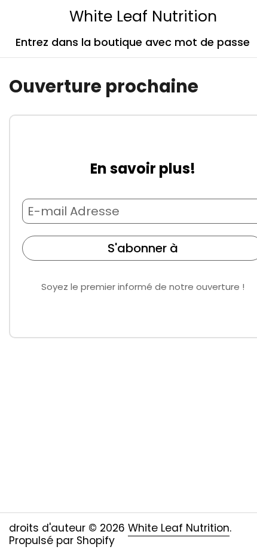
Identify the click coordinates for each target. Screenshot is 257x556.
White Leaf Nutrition (143, 16)
